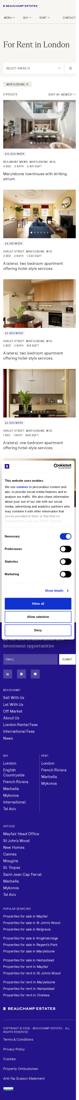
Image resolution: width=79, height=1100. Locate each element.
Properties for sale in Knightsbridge (30, 938)
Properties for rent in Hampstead (28, 988)
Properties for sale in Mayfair (25, 916)
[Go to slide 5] (44, 143)
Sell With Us (13, 697)
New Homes (13, 847)
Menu (8, 17)
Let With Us (13, 704)
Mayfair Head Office (21, 834)
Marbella (11, 788)
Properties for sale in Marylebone (29, 951)
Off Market (12, 711)
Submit (67, 659)
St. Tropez (11, 867)
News (8, 738)
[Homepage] (39, 6)
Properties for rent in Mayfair (25, 966)
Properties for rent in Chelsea (26, 995)
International (14, 802)
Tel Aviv (9, 809)
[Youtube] (35, 674)
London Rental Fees (20, 724)
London (9, 763)
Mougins (10, 861)
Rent (43, 17)
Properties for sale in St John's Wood (31, 923)
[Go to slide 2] (34, 143)
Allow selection (38, 616)
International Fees (19, 731)
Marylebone (15, 84)
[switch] (65, 549)
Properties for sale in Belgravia (26, 929)
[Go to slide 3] (38, 143)
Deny (38, 630)
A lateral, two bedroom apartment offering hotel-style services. (33, 266)
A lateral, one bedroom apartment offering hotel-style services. (33, 445)
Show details (54, 590)
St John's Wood (16, 840)
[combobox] (62, 94)
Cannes (9, 854)
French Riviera (16, 781)
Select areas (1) (18, 68)
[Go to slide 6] (47, 143)
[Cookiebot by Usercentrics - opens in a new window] (54, 466)
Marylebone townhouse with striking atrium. (35, 176)
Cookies (9, 1059)
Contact (69, 17)
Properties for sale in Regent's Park (30, 945)
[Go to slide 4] (41, 143)
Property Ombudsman (20, 1069)
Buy (26, 17)
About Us (11, 718)
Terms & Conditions (18, 1039)
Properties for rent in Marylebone (29, 982)
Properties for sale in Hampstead (28, 960)
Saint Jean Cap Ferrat (22, 874)
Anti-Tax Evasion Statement (24, 1078)
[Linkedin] (7, 674)
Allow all (38, 603)
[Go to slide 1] (31, 143)
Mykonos (11, 795)
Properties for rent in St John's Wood (32, 973)
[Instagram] (21, 674)
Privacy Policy (14, 1049)
